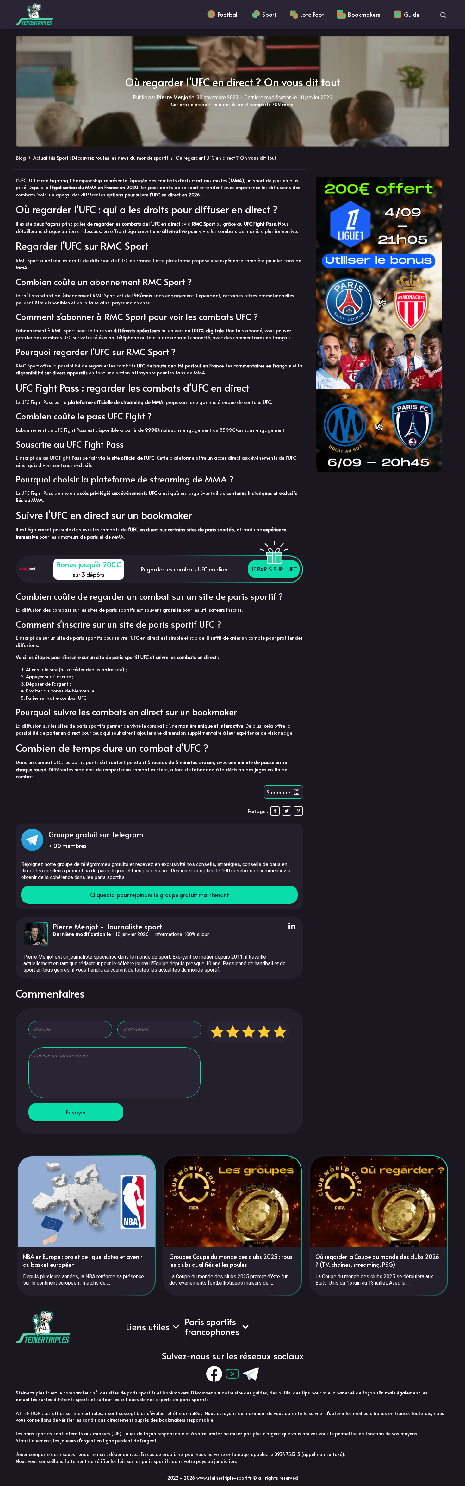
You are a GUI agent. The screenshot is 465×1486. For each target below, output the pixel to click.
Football (228, 14)
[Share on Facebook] (275, 811)
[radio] (217, 1031)
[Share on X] (286, 811)
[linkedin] (291, 926)
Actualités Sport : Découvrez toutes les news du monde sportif (100, 157)
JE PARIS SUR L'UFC (274, 569)
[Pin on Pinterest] (298, 811)
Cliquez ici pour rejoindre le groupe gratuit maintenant (159, 895)
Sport (269, 14)
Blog (21, 157)
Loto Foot (312, 14)
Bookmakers (364, 14)
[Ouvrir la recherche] (443, 14)
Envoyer (76, 1112)
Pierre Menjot (75, 926)
